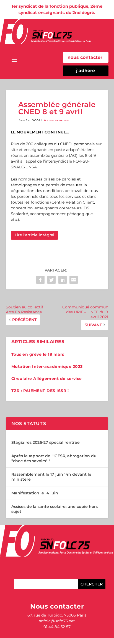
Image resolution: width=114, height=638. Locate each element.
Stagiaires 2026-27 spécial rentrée (45, 442)
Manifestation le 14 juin (34, 493)
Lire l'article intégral (34, 234)
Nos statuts (57, 120)
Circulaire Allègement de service (46, 378)
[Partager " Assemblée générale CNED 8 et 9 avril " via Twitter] (51, 279)
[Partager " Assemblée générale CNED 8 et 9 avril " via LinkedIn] (62, 279)
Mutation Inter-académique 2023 (47, 366)
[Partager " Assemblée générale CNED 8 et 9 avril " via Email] (73, 279)
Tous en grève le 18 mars (37, 354)
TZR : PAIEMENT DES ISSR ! (40, 390)
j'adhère (85, 70)
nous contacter (85, 57)
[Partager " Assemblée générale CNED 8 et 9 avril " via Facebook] (40, 279)
